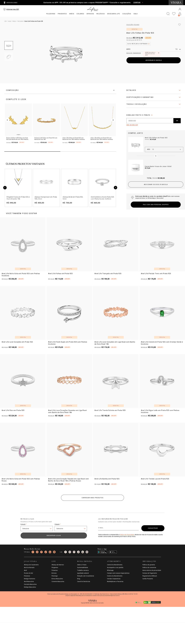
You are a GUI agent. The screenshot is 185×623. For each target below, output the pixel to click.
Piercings (55, 576)
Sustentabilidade (82, 567)
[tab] (60, 90)
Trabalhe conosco (83, 570)
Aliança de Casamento (31, 565)
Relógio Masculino (30, 587)
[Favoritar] (179, 25)
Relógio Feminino (29, 578)
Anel (25, 570)
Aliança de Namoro (58, 565)
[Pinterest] (41, 552)
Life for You (134, 29)
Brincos (54, 573)
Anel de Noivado (29, 567)
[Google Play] (102, 552)
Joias (9, 21)
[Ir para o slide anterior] (7, 120)
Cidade (57, 524)
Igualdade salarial (83, 573)
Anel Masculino (29, 581)
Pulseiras (27, 576)
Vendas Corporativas (113, 578)
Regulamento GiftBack (149, 576)
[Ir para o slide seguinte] (113, 120)
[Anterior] (5, 188)
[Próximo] (115, 188)
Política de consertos (149, 567)
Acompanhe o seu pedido (115, 567)
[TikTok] (45, 552)
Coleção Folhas (132, 24)
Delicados (20, 21)
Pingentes (55, 567)
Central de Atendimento (114, 565)
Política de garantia (148, 565)
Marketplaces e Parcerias (115, 581)
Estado (23, 524)
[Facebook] (33, 552)
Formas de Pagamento (149, 573)
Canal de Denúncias (83, 581)
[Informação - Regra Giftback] (149, 44)
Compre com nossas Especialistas (118, 573)
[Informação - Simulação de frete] (151, 115)
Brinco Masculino (57, 578)
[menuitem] (50, 14)
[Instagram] (37, 552)
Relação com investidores (85, 576)
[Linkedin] (50, 552)
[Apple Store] (113, 552)
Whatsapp (110, 570)
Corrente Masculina (30, 584)
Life (5, 21)
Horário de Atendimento (114, 576)
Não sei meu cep (132, 125)
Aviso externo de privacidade (151, 570)
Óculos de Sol (28, 573)
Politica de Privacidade (127, 534)
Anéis (14, 21)
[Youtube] (54, 552)
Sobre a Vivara (81, 565)
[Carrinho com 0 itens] (180, 13)
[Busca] (168, 13)
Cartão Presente (147, 578)
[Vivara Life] (92, 9)
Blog (78, 578)
